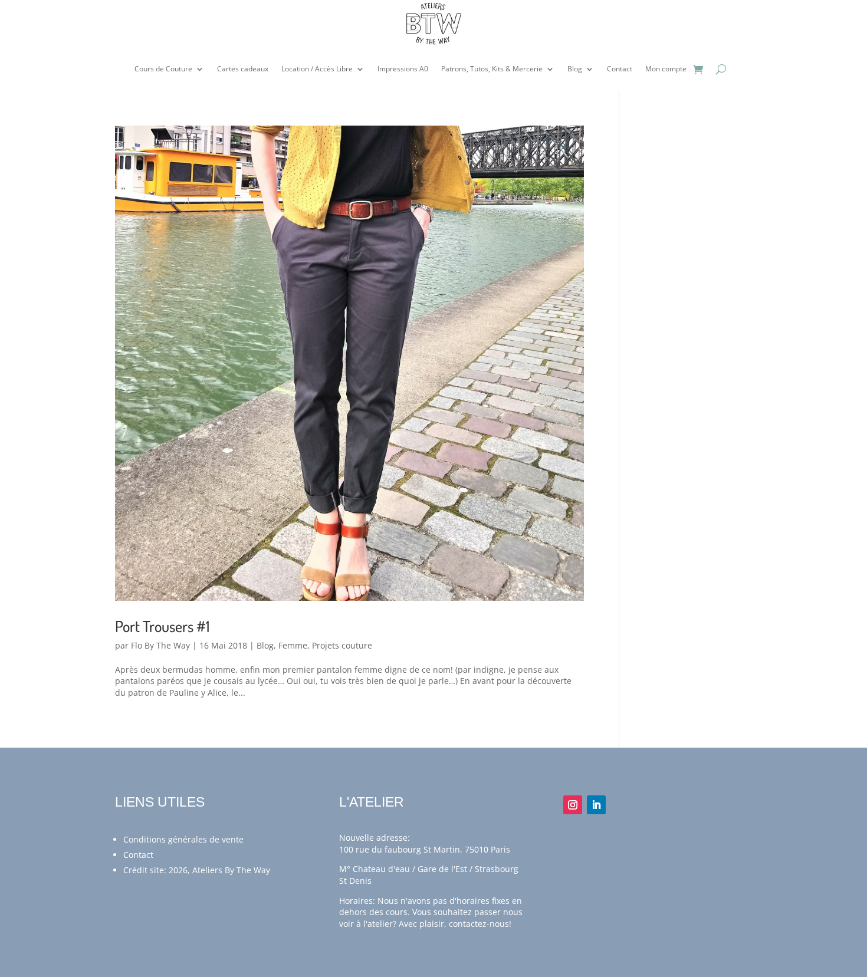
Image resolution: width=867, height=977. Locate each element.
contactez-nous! (480, 923)
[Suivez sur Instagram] (572, 804)
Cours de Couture (163, 69)
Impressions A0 (402, 69)
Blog (574, 69)
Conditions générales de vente (183, 839)
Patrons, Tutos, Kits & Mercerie (492, 69)
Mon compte (666, 69)
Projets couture (342, 645)
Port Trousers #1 (162, 626)
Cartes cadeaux (242, 69)
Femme (292, 645)
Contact (619, 69)
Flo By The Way (160, 645)
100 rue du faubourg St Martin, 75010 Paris (424, 849)
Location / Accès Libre (317, 69)
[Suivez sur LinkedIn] (596, 804)
